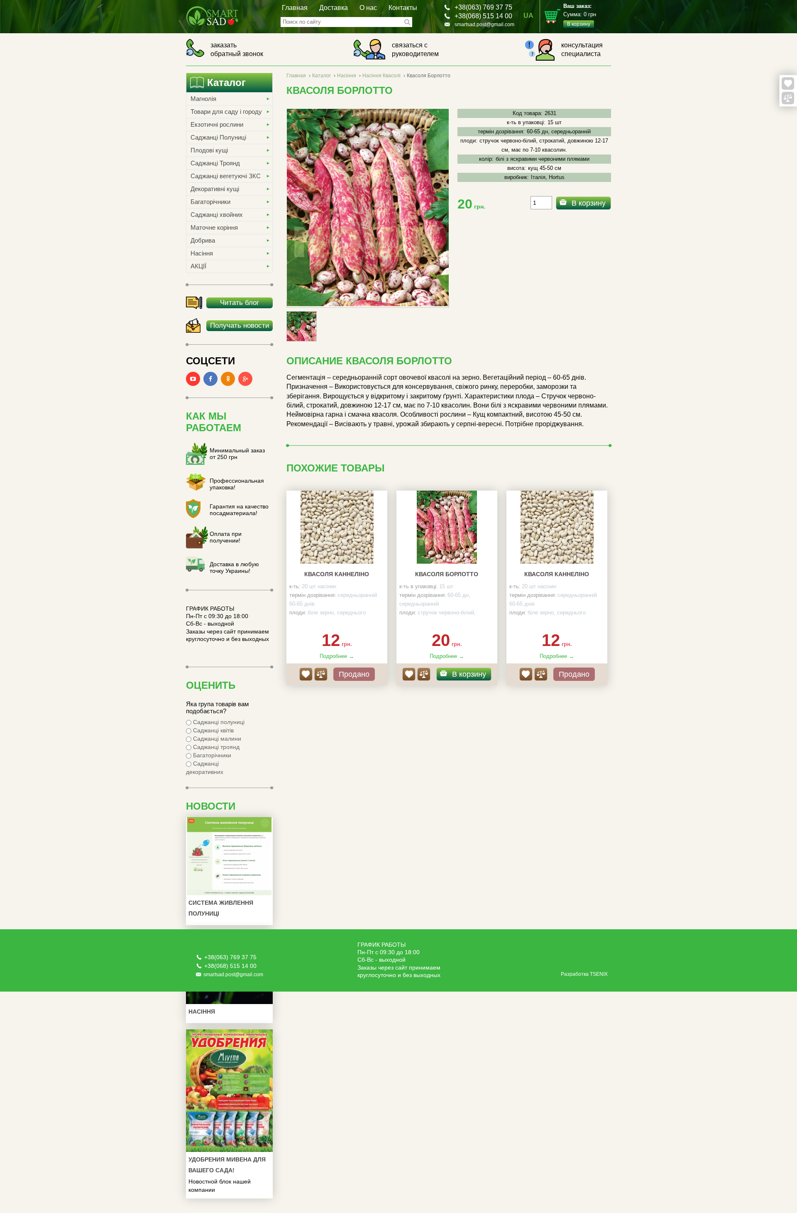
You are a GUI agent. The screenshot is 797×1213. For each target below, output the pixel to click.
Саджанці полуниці (217, 722)
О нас (368, 7)
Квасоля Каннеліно (336, 574)
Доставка (333, 7)
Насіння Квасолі (381, 76)
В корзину (589, 203)
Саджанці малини (216, 738)
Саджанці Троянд (215, 163)
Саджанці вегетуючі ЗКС (226, 175)
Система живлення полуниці (220, 908)
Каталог (321, 76)
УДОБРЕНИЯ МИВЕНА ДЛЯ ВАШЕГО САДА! (227, 1165)
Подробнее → (337, 656)
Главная (295, 7)
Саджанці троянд (215, 747)
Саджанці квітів (212, 730)
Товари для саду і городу (226, 111)
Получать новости (239, 325)
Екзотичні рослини (217, 124)
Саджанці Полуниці (218, 137)
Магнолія (203, 98)
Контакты (403, 7)
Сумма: (579, 15)
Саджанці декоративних (204, 767)
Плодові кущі (209, 150)
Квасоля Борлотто (446, 574)
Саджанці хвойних (217, 214)
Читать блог (239, 303)
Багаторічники (210, 201)
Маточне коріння (214, 227)
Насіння (202, 253)
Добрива (203, 240)
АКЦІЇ (198, 266)
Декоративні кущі (215, 188)
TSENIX (599, 974)
